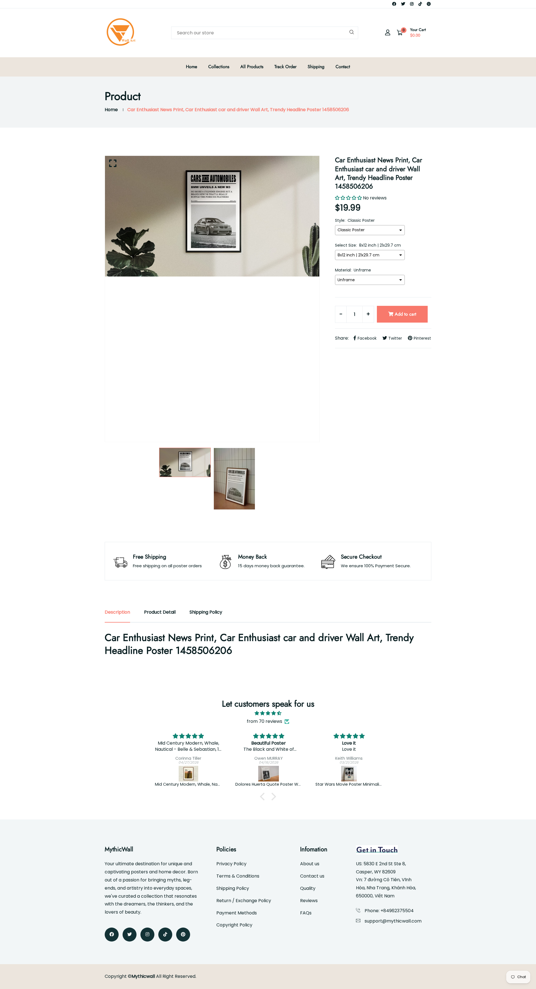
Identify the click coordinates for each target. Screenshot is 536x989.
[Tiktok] (420, 4)
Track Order (285, 66)
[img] (268, 713)
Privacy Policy (231, 864)
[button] (264, 796)
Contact (343, 66)
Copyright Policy (234, 925)
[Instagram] (412, 4)
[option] (212, 216)
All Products (251, 66)
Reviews (309, 900)
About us (309, 864)
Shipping (316, 66)
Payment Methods (236, 913)
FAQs (306, 913)
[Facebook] (394, 4)
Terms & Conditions (237, 876)
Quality (307, 888)
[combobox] (264, 33)
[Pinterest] (428, 4)
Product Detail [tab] (160, 612)
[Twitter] (403, 4)
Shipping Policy (232, 888)
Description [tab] (117, 612)
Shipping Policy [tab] (206, 612)
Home (191, 66)
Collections (218, 66)
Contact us (312, 876)
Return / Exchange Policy (243, 900)
